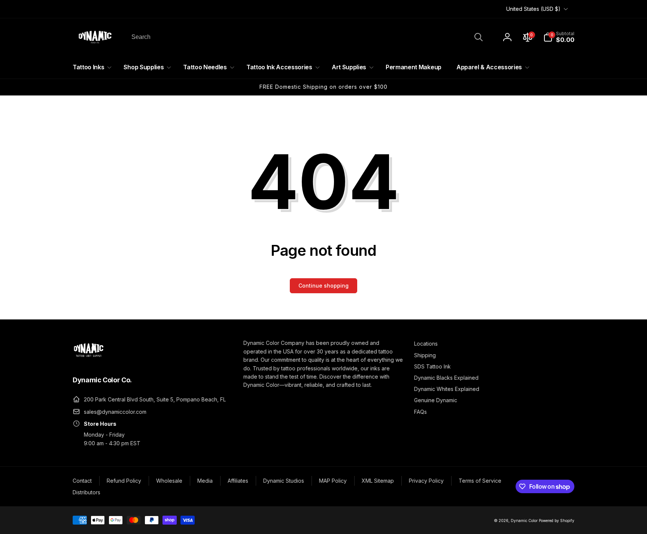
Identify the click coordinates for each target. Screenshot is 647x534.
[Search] (478, 37)
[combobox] (306, 37)
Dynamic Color (524, 520)
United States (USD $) (533, 9)
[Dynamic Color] (88, 359)
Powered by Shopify (556, 520)
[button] (558, 37)
